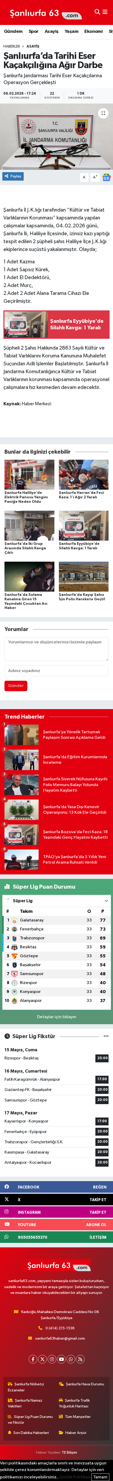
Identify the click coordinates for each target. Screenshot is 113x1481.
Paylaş (16, 176)
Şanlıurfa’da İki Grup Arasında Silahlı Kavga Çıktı (25, 548)
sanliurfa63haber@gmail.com (60, 1338)
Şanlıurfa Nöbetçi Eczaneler (26, 1387)
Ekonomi (93, 31)
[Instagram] (52, 1359)
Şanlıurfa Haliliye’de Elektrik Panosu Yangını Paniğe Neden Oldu (26, 497)
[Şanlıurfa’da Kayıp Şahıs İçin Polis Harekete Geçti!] (84, 576)
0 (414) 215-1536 (60, 1328)
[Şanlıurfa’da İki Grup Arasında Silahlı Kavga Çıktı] (29, 525)
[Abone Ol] (106, 177)
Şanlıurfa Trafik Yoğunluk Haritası (74, 1403)
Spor (34, 31)
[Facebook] (33, 1359)
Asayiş (51, 31)
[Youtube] (61, 1359)
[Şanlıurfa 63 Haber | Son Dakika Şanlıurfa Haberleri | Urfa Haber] (43, 12)
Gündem (13, 31)
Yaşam (71, 31)
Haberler (11, 46)
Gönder (16, 686)
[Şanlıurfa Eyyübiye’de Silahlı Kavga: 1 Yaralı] (84, 525)
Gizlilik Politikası (75, 1477)
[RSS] (80, 1359)
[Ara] (97, 12)
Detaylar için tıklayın (56, 1017)
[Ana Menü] (104, 12)
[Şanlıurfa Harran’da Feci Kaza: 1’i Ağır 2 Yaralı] (84, 474)
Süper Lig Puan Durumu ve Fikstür (30, 1419)
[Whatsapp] (70, 1359)
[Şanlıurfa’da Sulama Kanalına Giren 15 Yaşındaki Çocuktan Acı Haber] (29, 576)
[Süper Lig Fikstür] (106, 1036)
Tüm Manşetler (78, 1417)
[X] (42, 1359)
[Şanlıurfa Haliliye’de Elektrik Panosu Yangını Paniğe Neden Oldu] (29, 474)
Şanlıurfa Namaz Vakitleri (25, 1403)
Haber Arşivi (75, 1433)
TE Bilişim (69, 1452)
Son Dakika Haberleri (31, 1433)
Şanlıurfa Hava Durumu (85, 1384)
